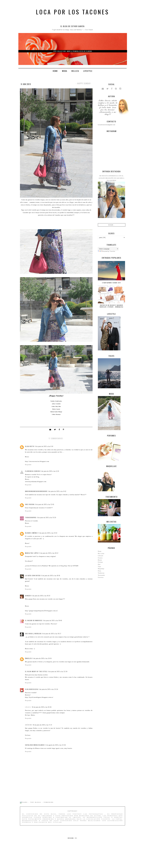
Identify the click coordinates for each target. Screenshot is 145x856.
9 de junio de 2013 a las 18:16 (50, 575)
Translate (112, 251)
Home (55, 71)
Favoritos (101, 577)
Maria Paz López (32, 553)
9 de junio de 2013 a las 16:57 (48, 553)
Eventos (100, 558)
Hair (99, 564)
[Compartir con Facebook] (60, 429)
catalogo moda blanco (35, 745)
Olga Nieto (29, 446)
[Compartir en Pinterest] (63, 429)
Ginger (28, 596)
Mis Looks (101, 553)
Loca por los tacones (72, 11)
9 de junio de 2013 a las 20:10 (42, 658)
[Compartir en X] (55, 429)
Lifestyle (87, 71)
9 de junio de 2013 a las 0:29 (49, 471)
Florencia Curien (32, 471)
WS (76, 838)
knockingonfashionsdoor (36, 491)
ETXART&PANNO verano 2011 (111, 283)
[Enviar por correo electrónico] (50, 429)
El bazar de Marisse (33, 620)
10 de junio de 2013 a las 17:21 (42, 725)
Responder (28, 464)
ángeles (28, 658)
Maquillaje (101, 568)
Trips (99, 566)
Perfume (100, 562)
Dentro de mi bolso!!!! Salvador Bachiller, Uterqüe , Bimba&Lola (111, 306)
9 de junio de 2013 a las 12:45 (44, 504)
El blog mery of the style (36, 671)
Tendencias (101, 573)
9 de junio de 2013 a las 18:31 (40, 596)
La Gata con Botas (33, 575)
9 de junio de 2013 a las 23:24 (48, 689)
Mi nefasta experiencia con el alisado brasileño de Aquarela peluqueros (111, 178)
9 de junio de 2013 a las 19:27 (51, 633)
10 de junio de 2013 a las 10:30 (41, 707)
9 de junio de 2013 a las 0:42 (57, 491)
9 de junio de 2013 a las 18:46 (52, 620)
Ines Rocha (29, 504)
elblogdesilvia (31, 689)
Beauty (100, 560)
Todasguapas (30, 517)
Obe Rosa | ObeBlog (33, 633)
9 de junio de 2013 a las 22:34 (57, 671)
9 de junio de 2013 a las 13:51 (47, 533)
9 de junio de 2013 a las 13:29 (46, 517)
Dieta (99, 571)
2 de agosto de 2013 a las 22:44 (55, 745)
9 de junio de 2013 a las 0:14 (44, 446)
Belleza (75, 71)
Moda (64, 71)
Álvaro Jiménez (31, 533)
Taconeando (101, 575)
